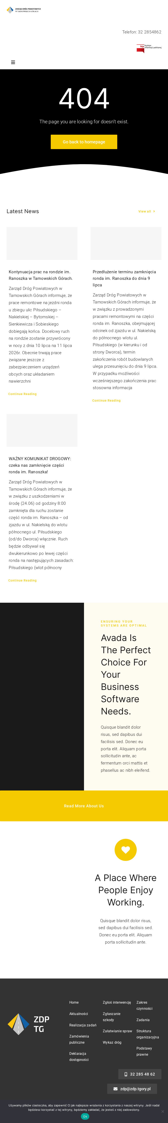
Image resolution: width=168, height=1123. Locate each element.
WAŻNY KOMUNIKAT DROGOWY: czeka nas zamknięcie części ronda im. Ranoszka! (40, 465)
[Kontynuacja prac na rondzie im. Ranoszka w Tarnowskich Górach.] (42, 243)
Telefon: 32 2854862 (141, 32)
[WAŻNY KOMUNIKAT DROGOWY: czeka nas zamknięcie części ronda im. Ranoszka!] (42, 430)
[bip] (149, 46)
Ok (85, 1116)
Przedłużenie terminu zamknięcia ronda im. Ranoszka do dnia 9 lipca (124, 278)
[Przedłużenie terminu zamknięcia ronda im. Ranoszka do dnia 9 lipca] (126, 243)
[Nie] (162, 1111)
